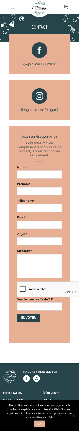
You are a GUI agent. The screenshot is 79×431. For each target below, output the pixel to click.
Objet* (22, 234)
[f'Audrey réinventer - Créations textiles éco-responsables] (39, 8)
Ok (39, 423)
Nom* (21, 167)
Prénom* (23, 184)
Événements (51, 393)
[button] (12, 7)
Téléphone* (26, 201)
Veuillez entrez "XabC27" (35, 299)
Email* (22, 217)
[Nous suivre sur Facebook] (39, 50)
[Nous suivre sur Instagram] (39, 96)
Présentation (12, 393)
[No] (73, 416)
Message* (24, 251)
